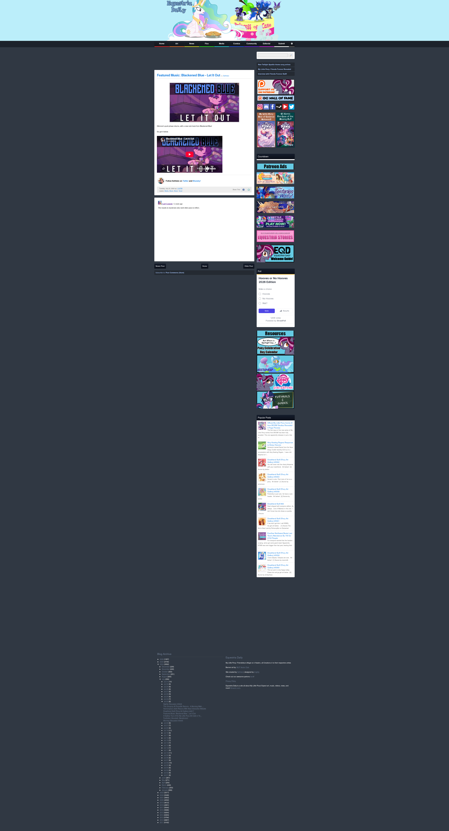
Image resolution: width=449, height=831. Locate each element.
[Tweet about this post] (249, 190)
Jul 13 (166, 745)
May (163, 780)
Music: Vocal (178, 191)
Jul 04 (166, 767)
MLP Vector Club (243, 667)
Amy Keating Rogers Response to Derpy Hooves (280, 443)
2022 (162, 795)
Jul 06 (166, 763)
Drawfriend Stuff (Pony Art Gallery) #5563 (277, 475)
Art (176, 43)
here (252, 676)
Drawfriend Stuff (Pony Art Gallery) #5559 (277, 553)
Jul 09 (166, 755)
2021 (162, 797)
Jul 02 (166, 772)
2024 (162, 664)
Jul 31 (166, 681)
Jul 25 (166, 696)
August (164, 676)
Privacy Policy (231, 681)
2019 (162, 802)
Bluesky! (197, 180)
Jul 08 (166, 757)
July (163, 679)
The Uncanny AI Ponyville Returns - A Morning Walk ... (183, 706)
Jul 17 (166, 735)
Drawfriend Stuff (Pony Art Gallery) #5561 (277, 519)
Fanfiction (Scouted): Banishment (175, 718)
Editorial (266, 43)
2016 (162, 810)
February (165, 787)
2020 (162, 800)
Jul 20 (166, 728)
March (164, 785)
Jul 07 (166, 760)
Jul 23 (166, 701)
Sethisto (240, 672)
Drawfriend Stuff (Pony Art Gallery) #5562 (277, 460)
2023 (162, 792)
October (165, 671)
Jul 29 (166, 686)
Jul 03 (166, 770)
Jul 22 (166, 723)
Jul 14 (166, 743)
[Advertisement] (276, 595)
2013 (162, 817)
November (166, 669)
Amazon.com (235, 688)
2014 (162, 815)
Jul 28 (166, 689)
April (163, 782)
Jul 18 (166, 733)
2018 (162, 805)
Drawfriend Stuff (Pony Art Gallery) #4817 (178, 711)
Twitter (186, 180)
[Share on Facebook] (243, 190)
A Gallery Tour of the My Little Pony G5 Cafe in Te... (182, 716)
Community (251, 43)
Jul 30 (166, 684)
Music (171, 191)
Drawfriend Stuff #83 (275, 503)
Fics (207, 43)
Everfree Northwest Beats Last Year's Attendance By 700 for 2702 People (279, 535)
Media (221, 43)
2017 (162, 807)
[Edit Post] (184, 188)
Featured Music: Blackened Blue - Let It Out (189, 75)
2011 (162, 822)
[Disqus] (204, 229)
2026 (162, 659)
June (163, 777)
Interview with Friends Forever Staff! (272, 74)
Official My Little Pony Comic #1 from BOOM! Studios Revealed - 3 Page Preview (280, 425)
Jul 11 (166, 750)
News (191, 43)
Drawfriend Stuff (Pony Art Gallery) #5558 (277, 490)
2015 (162, 812)
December (166, 666)
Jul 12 (166, 748)
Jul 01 (166, 775)
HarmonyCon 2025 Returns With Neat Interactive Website (184, 708)
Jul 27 (166, 691)
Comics (236, 43)
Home (161, 43)
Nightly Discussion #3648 (172, 704)
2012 (162, 820)
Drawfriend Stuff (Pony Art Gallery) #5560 (277, 566)
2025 (162, 662)
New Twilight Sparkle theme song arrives (274, 64)
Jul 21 (166, 725)
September (166, 674)
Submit (281, 43)
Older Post (249, 266)
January (165, 790)
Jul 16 (166, 738)
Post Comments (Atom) (175, 272)
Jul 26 (166, 694)
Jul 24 (166, 699)
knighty (256, 672)
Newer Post (160, 266)
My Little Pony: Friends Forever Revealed (274, 69)
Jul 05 (166, 765)
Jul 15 (166, 740)
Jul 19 (166, 730)
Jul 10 (166, 753)
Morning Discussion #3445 (173, 720)
